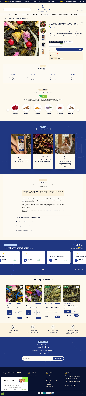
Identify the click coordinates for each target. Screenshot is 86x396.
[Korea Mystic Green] (71, 293)
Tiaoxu (28, 306)
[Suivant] (78, 110)
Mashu (9, 306)
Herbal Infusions (26, 14)
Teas (10, 14)
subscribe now (58, 358)
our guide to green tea (52, 210)
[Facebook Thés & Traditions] (74, 385)
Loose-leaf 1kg (20, 312)
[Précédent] (8, 110)
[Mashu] (14, 293)
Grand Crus (35, 14)
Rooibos (17, 14)
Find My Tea (53, 14)
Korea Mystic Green (71, 306)
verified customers (13, 1)
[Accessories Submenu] (47, 14)
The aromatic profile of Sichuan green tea (28, 217)
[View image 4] (43, 45)
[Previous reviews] (77, 269)
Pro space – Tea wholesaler (33, 375)
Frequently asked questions (24, 230)
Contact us (68, 372)
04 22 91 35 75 (76, 333)
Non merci (6, 389)
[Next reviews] (81, 269)
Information (49, 372)
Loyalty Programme (63, 14)
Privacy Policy (54, 361)
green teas (62, 198)
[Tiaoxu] (33, 293)
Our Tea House (74, 14)
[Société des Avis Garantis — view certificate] (7, 269)
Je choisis (14, 389)
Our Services (32, 372)
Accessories (43, 14)
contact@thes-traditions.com (73, 381)
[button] (2, 393)
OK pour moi (23, 389)
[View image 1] (43, 24)
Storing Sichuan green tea (23, 226)
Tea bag (10, 313)
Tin (15, 312)
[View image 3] (43, 38)
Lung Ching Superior (52, 307)
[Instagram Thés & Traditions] (71, 385)
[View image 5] (43, 52)
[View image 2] (43, 31)
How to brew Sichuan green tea (25, 222)
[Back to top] (81, 393)
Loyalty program (31, 377)
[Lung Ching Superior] (52, 293)
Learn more (60, 58)
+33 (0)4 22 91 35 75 (40, 1)
